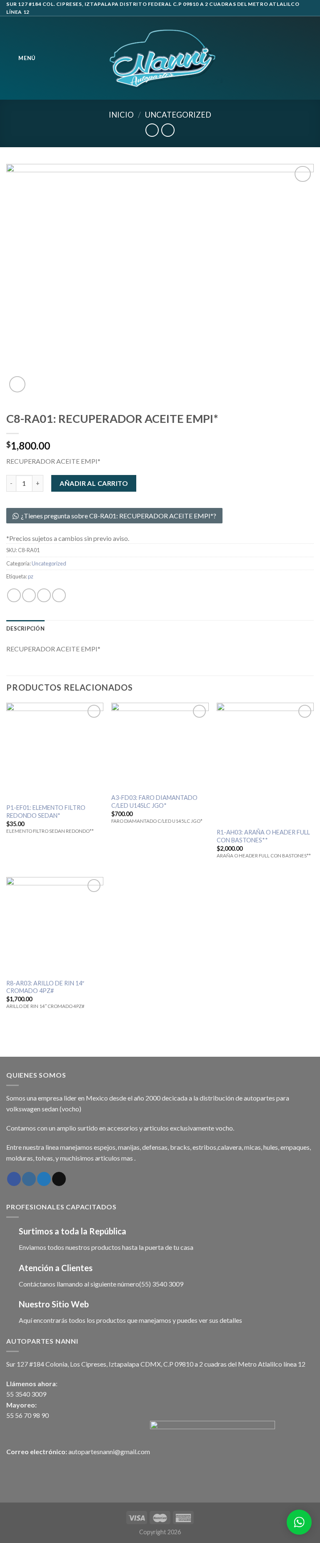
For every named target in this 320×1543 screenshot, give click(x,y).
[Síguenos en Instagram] (29, 1179)
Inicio (121, 114)
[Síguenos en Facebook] (14, 1179)
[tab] (25, 628)
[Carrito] (309, 58)
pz (30, 576)
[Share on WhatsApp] (14, 595)
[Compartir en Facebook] (29, 595)
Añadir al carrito (94, 483)
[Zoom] (17, 384)
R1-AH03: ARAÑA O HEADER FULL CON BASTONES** (263, 836)
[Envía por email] (59, 595)
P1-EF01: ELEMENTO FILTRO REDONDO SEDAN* (45, 811)
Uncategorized (178, 114)
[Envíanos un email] (59, 1179)
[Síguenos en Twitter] (44, 1179)
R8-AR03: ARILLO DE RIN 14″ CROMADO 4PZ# (45, 987)
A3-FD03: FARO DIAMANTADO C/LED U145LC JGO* (154, 801)
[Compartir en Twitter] (44, 595)
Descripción (25, 628)
